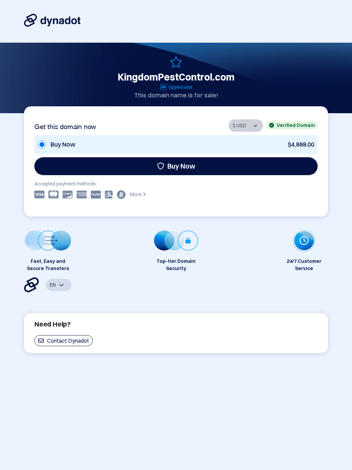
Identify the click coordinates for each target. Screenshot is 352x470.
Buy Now (181, 166)
